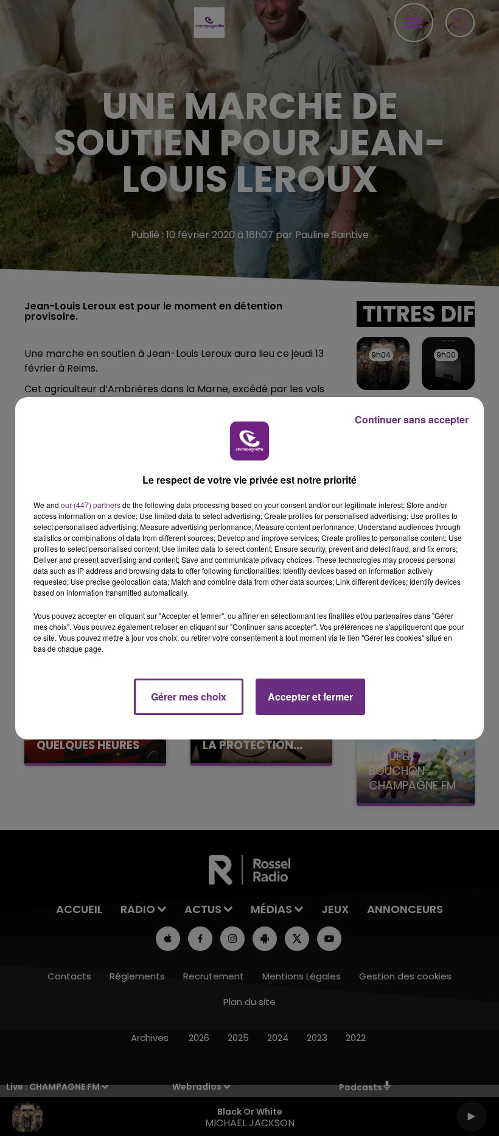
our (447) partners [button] (90, 504)
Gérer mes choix (188, 697)
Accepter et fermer (310, 697)
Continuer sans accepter (412, 419)
